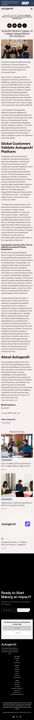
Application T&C (17, 692)
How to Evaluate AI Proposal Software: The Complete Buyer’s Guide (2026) (16, 465)
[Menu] (31, 8)
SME (17, 660)
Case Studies (6, 422)
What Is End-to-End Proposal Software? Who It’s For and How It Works (16, 504)
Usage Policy (17, 684)
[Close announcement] (32, 3)
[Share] (24, 25)
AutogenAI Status (17, 677)
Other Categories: (8, 419)
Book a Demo (17, 669)
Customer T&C (17, 690)
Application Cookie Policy (17, 688)
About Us (17, 673)
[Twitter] (14, 25)
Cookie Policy (17, 686)
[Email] (19, 25)
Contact (17, 667)
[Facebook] (9, 25)
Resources (17, 675)
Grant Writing (17, 662)
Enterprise (17, 658)
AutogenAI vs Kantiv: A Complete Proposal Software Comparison (14, 543)
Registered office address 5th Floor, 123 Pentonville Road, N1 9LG (17, 712)
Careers (17, 671)
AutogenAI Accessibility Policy (17, 694)
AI (2, 538)
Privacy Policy (17, 682)
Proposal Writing (6, 460)
